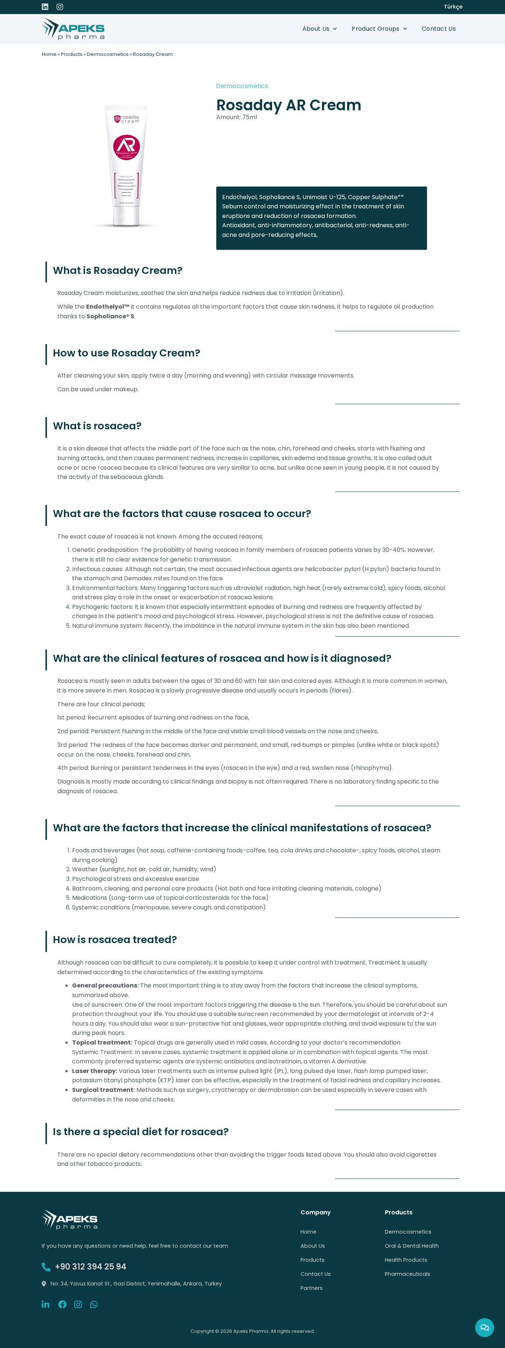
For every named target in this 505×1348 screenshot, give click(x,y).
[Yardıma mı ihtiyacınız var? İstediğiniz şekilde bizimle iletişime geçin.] (484, 1327)
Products (71, 54)
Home (49, 54)
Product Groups (375, 28)
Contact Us (439, 28)
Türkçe (453, 6)
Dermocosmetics (108, 54)
